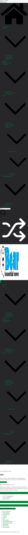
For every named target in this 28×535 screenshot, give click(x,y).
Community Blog (7, 176)
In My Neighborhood (8, 521)
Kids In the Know (7, 511)
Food (4, 518)
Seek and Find (8, 55)
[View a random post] (14, 243)
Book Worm (5, 525)
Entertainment (6, 513)
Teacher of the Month (10, 92)
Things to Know (9, 203)
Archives (7, 59)
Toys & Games (6, 527)
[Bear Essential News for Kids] (14, 24)
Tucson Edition (9, 57)
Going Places (6, 520)
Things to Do (8, 204)
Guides (4, 61)
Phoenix (12, 174)
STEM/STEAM (6, 514)
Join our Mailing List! (7, 502)
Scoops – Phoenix (9, 125)
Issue (4, 28)
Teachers (5, 64)
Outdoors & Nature (7, 523)
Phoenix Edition (9, 58)
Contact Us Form (6, 505)
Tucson (12, 173)
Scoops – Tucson (9, 124)
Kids (4, 95)
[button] (15, 54)
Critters (4, 517)
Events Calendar (7, 62)
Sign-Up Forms (11, 151)
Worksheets (8, 91)
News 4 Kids (8, 122)
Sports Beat (5, 524)
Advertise (5, 27)
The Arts (5, 515)
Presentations (8, 94)
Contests (5, 206)
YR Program (8, 127)
